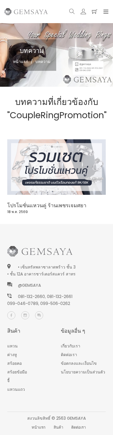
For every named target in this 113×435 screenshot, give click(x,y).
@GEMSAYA (29, 285)
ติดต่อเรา (69, 355)
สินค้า (58, 427)
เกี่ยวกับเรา (70, 346)
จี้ (8, 381)
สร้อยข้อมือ (17, 372)
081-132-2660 (31, 296)
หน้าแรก (20, 61)
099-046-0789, (23, 303)
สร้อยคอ (14, 363)
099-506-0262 (55, 303)
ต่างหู (12, 355)
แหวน (12, 346)
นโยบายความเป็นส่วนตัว (83, 372)
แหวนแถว (16, 389)
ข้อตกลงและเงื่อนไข (79, 363)
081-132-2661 (59, 296)
